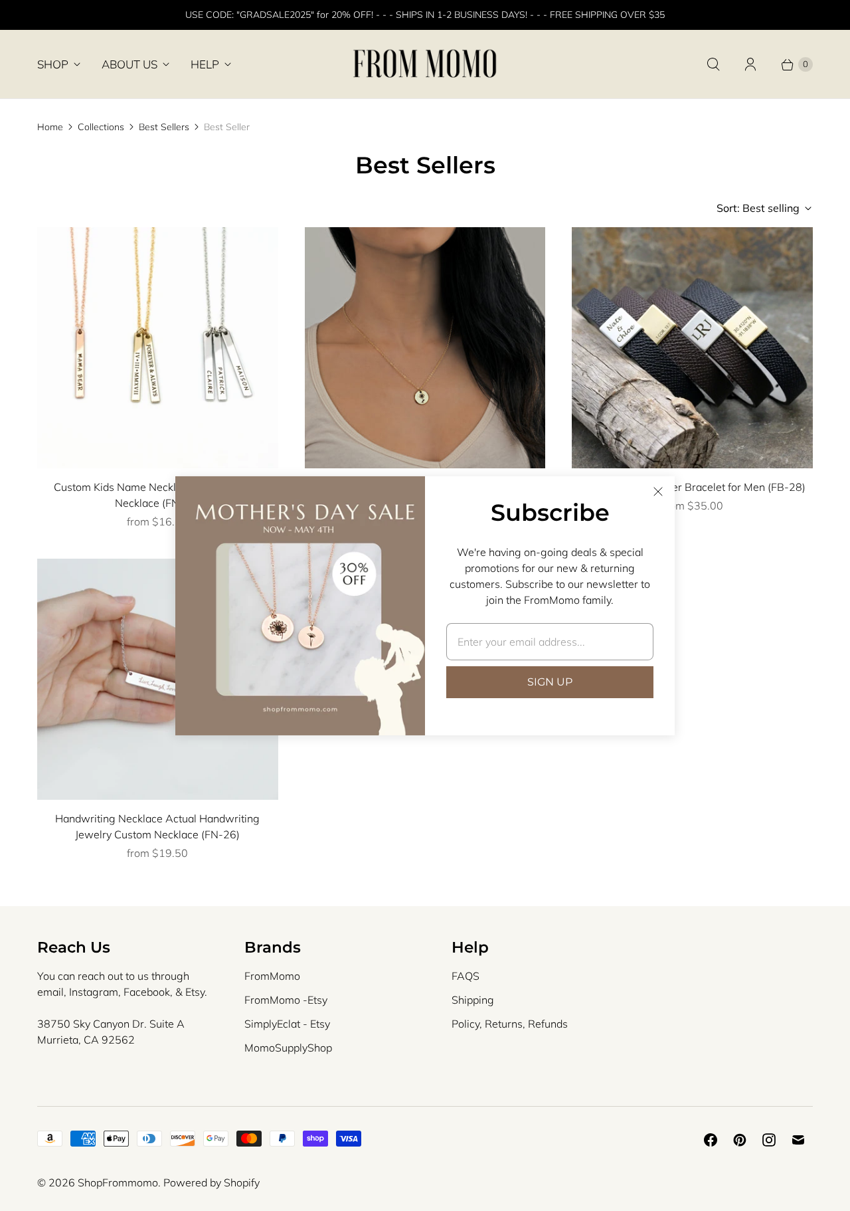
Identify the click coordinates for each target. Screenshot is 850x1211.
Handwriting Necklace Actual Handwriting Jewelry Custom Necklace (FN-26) (157, 826)
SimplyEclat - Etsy (287, 1023)
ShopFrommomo (118, 1182)
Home (50, 127)
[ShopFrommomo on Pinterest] (739, 1140)
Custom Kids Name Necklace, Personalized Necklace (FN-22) (157, 495)
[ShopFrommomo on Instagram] (769, 1140)
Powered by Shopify (211, 1182)
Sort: (758, 208)
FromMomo (272, 975)
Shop (52, 64)
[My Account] (750, 64)
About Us (129, 64)
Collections (101, 127)
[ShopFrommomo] (425, 64)
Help (205, 64)
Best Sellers (164, 127)
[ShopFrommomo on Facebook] (710, 1140)
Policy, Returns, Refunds (510, 1023)
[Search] (713, 64)
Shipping (473, 999)
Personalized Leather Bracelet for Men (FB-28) (693, 487)
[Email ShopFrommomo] (798, 1140)
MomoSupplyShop (288, 1047)
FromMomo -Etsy (285, 999)
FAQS (465, 975)
